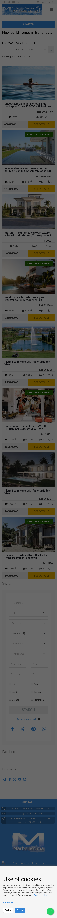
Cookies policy (40, 895)
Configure (8, 902)
